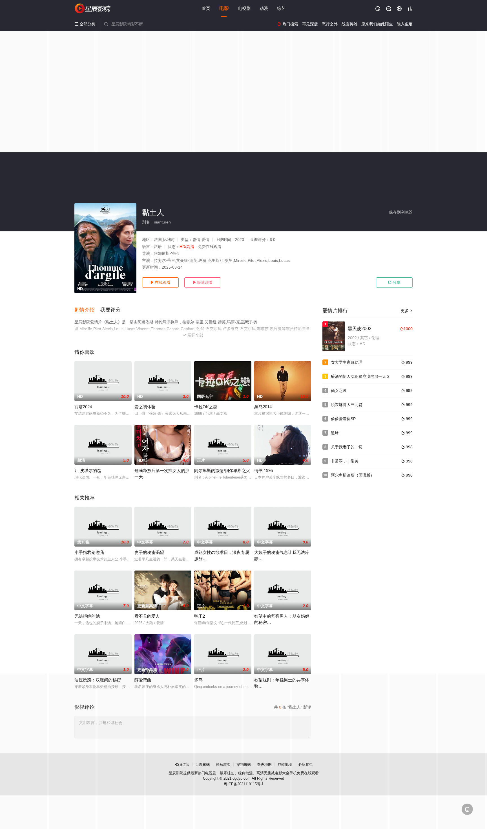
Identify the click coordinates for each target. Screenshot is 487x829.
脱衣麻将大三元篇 (346, 404)
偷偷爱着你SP (343, 418)
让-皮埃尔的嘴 (87, 470)
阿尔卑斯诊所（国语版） (352, 475)
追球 (335, 433)
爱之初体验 (145, 406)
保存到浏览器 (401, 212)
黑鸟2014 (263, 406)
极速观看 (202, 282)
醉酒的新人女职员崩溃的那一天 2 (360, 376)
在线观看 (160, 282)
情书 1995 (263, 470)
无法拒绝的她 (87, 616)
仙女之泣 (339, 390)
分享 (394, 282)
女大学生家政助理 (346, 362)
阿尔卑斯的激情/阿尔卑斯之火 (222, 470)
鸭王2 (199, 616)
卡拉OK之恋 (205, 406)
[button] (87, 310)
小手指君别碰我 (89, 552)
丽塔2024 (83, 406)
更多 (407, 310)
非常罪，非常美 (344, 461)
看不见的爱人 (147, 616)
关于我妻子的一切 (346, 447)
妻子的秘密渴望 (149, 552)
